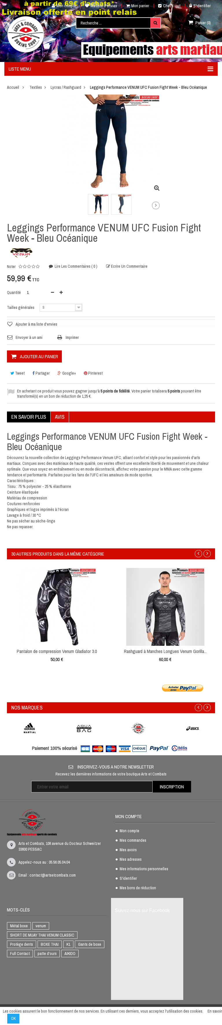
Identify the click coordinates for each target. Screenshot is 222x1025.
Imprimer (72, 337)
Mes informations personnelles (144, 869)
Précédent (64, 206)
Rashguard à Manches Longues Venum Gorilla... (165, 651)
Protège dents (21, 944)
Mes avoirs (128, 850)
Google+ (68, 373)
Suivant (156, 205)
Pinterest (95, 373)
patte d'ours (47, 953)
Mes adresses (131, 859)
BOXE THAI (50, 944)
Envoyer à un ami (29, 337)
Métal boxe (19, 925)
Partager (42, 373)
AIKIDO (69, 953)
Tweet (19, 373)
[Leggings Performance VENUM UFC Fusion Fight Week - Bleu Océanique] (98, 204)
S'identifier (202, 6)
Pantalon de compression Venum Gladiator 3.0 (57, 651)
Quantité (14, 292)
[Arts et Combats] (26, 34)
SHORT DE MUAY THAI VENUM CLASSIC (42, 935)
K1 (68, 944)
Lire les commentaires (75, 266)
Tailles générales (21, 307)
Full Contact (20, 953)
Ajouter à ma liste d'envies (36, 324)
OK (13, 1018)
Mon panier (140, 6)
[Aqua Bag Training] (84, 728)
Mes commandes (133, 840)
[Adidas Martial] (30, 728)
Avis (59, 416)
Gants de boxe (89, 944)
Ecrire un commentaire (128, 266)
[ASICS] (193, 728)
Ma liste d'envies (103, 6)
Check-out (171, 6)
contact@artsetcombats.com (52, 875)
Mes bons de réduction (138, 888)
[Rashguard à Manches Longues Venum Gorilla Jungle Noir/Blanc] (165, 606)
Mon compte (66, 6)
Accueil (13, 87)
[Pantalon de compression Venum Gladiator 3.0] (57, 606)
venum (41, 925)
